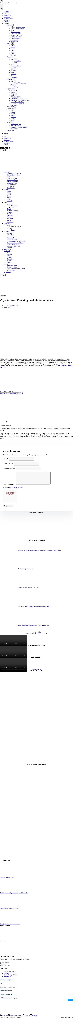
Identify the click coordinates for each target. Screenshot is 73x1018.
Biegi (8, 176)
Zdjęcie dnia (7, 272)
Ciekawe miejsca (12, 178)
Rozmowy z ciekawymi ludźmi (16, 268)
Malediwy (10, 214)
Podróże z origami (12, 265)
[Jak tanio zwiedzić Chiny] (6, 958)
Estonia (9, 191)
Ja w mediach (11, 270)
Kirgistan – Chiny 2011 (13, 246)
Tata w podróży (8, 249)
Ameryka (6, 223)
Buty (8, 252)
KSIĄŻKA (7, 143)
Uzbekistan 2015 (12, 239)
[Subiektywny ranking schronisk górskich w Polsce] (6, 974)
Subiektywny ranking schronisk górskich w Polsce (14, 975)
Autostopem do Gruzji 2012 (15, 243)
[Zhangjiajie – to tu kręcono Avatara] (6, 1005)
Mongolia (10, 215)
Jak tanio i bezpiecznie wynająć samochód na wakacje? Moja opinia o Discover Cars (39, 550)
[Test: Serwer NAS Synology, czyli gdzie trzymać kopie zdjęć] (9, 615)
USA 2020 (10, 233)
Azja (5, 202)
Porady (9, 262)
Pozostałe (9, 259)
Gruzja (9, 194)
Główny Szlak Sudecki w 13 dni (9, 991)
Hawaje (13, 230)
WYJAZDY (7, 136)
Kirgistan (9, 212)
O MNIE (6, 133)
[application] (36, 655)
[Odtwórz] (2, 674)
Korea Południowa (12, 210)
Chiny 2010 (10, 247)
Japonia (9, 209)
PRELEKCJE (7, 138)
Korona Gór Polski (12, 180)
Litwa (8, 196)
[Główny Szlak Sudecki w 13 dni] (6, 989)
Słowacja (9, 201)
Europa (6, 189)
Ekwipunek (7, 251)
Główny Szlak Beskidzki (14, 173)
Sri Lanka (10, 218)
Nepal (9, 217)
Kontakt (6, 144)
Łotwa (9, 197)
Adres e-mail (8, 463)
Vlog (5, 264)
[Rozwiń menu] (8, 172)
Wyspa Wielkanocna (16, 226)
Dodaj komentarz (9, 484)
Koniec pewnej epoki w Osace (25, 569)
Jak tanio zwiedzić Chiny (7, 960)
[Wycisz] (68, 674)
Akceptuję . (14, 487)
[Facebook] (1, 148)
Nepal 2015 (10, 238)
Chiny (9, 204)
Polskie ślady (11, 188)
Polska (5, 172)
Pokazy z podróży (12, 267)
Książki (9, 260)
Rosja (8, 199)
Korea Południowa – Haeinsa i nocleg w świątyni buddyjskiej (33, 625)
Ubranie (9, 257)
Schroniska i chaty (12, 183)
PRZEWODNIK (8, 141)
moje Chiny (14, 205)
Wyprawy (6, 231)
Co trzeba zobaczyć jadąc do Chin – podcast (29, 587)
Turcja (9, 220)
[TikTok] (5, 148)
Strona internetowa (9, 468)
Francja (9, 193)
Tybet (12, 207)
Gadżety (9, 254)
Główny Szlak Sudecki (13, 175)
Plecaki (9, 255)
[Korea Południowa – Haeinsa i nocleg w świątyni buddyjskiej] (9, 634)
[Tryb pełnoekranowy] (71, 674)
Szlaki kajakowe (11, 184)
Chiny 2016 (10, 236)
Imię (6, 458)
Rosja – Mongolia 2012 (13, 244)
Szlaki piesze (10, 186)
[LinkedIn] (9, 148)
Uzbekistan (10, 222)
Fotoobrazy (7, 140)
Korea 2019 (10, 234)
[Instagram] (3, 148)
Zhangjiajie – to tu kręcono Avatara (10, 1006)
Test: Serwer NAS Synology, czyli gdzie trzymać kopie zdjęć (33, 606)
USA (8, 228)
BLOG (6, 135)
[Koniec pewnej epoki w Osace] (9, 578)
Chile (8, 225)
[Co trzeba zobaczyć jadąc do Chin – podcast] (9, 597)
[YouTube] (7, 148)
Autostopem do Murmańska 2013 (16, 241)
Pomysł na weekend (12, 181)
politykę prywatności (17, 487)
